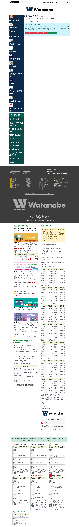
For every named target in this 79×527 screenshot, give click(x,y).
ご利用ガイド (13, 173)
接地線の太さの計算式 (16, 130)
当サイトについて (14, 169)
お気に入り (25, 170)
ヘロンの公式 (14, 142)
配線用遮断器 (42, 18)
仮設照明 (12, 51)
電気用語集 (28, 178)
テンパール (36, 18)
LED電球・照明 (15, 59)
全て (26, 18)
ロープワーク (14, 159)
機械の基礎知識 (15, 135)
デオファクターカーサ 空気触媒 (61, 186)
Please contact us (19, 349)
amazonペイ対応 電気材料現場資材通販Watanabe (61, 183)
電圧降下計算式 (15, 119)
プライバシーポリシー (15, 170)
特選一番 (56, 184)
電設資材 (12, 66)
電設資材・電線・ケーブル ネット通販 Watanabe (61, 181)
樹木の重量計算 (15, 145)
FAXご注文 (37, 32)
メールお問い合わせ (29, 32)
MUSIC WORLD (58, 185)
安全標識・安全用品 (15, 109)
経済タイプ (48, 18)
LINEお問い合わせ (52, 32)
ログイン (25, 167)
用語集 (11, 162)
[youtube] (52, 170)
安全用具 (12, 186)
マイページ (25, 169)
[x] (48, 170)
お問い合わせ (13, 172)
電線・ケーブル (15, 28)
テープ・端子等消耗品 (15, 92)
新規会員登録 (25, 172)
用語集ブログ (42, 189)
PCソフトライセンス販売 (59, 178)
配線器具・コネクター (16, 75)
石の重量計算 (14, 149)
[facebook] (50, 170)
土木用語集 (28, 182)
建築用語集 (28, 179)
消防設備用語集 (28, 181)
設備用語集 (28, 180)
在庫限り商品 (14, 20)
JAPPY (11, 83)
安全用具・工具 (15, 101)
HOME (12, 167)
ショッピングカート (26, 171)
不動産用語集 (28, 186)
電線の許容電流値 (43, 179)
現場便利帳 (15, 114)
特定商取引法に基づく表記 (15, 171)
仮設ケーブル (14, 36)
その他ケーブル (15, 44)
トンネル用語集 (28, 183)
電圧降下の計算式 (43, 178)
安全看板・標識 (13, 187)
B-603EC (53, 18)
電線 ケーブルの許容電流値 (16, 124)
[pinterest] (55, 170)
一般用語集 (28, 184)
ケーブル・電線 (13, 179)
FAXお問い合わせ (44, 32)
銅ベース (12, 138)
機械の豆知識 (42, 185)
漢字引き (27, 185)
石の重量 (41, 183)
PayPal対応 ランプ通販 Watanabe (61, 179)
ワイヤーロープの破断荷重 (16, 154)
